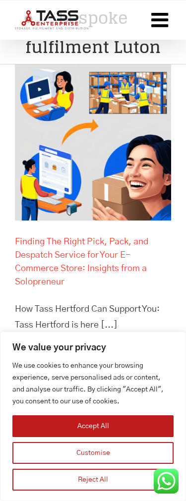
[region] (93, 416)
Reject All (93, 479)
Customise (93, 452)
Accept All (93, 426)
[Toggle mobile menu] (161, 20)
